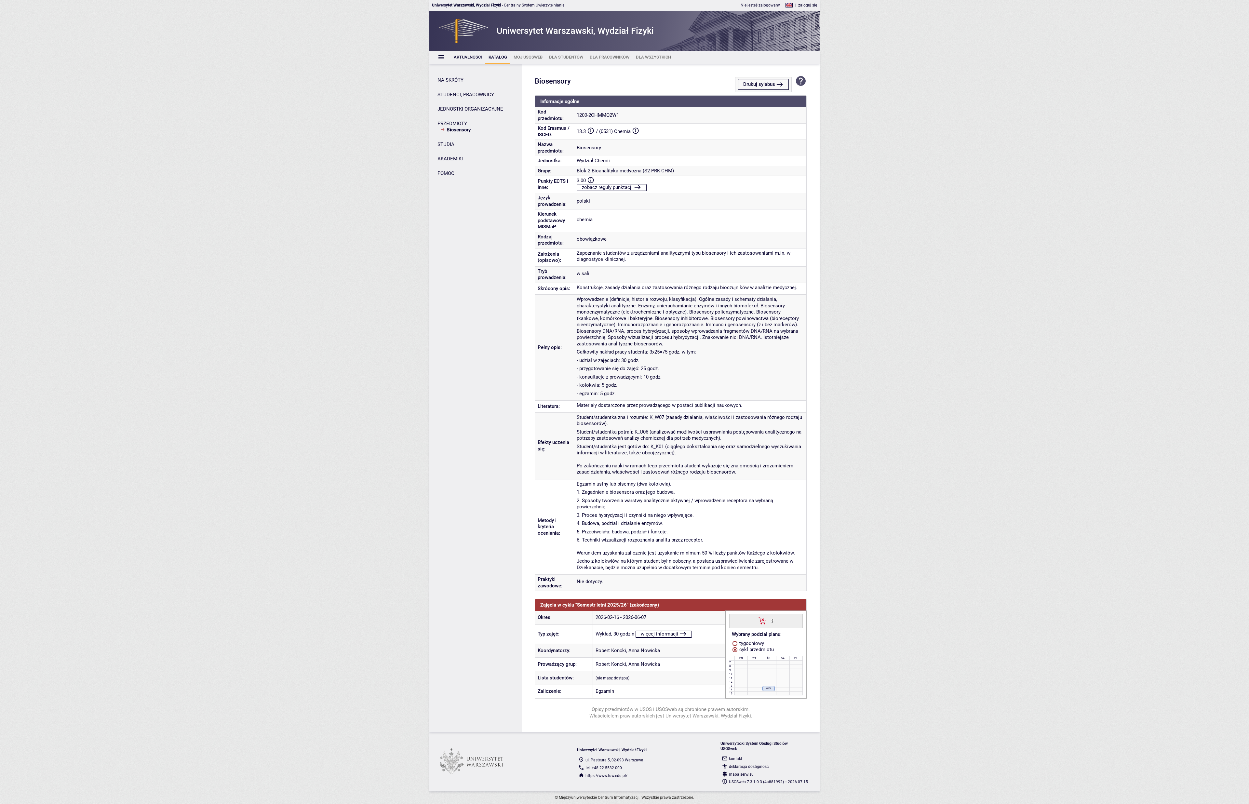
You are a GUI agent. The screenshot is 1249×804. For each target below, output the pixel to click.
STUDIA (445, 144)
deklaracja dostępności (749, 766)
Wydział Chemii (593, 161)
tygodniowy (751, 643)
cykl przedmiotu (756, 649)
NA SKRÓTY (450, 80)
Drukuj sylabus (759, 84)
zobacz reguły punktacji (607, 187)
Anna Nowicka (644, 650)
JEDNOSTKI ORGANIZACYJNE (470, 109)
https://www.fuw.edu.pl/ (606, 775)
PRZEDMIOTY (452, 124)
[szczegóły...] (772, 620)
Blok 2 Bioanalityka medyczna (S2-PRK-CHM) (625, 171)
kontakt (735, 759)
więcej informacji (659, 634)
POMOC (445, 173)
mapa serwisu (741, 774)
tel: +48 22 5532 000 (603, 768)
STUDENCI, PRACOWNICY (465, 95)
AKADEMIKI (450, 159)
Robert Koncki (611, 650)
